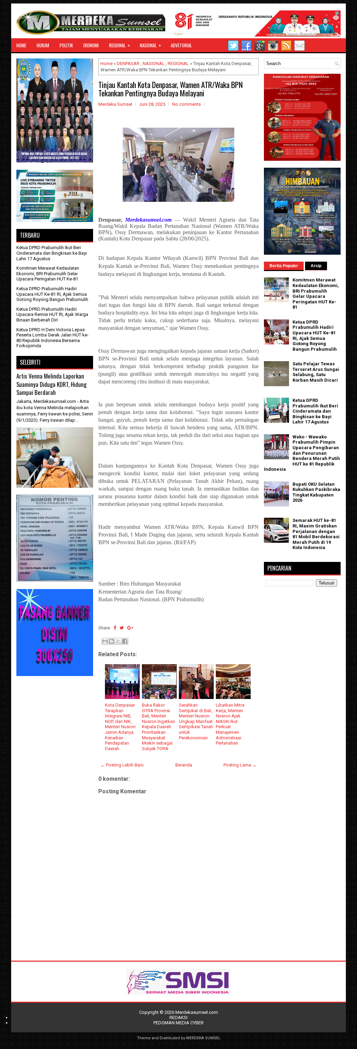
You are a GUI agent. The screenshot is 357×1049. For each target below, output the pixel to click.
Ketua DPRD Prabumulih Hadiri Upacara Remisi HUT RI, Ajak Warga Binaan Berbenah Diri (52, 315)
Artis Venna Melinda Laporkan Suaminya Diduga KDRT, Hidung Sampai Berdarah (51, 384)
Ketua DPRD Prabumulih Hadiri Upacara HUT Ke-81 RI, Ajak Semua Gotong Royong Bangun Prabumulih (52, 294)
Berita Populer (283, 265)
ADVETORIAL (181, 45)
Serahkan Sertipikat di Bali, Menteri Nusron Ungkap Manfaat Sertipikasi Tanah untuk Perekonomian (196, 721)
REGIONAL (119, 45)
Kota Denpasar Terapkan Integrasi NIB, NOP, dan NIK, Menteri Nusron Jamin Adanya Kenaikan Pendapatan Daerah (120, 726)
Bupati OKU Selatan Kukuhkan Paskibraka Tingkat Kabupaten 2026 (316, 492)
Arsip (316, 265)
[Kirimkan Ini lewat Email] (104, 641)
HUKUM (43, 45)
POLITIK (66, 45)
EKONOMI (91, 45)
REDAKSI (178, 1017)
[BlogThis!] (111, 641)
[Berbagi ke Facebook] (124, 641)
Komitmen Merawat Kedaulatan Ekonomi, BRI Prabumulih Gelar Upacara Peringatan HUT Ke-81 (47, 273)
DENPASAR (128, 63)
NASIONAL (150, 45)
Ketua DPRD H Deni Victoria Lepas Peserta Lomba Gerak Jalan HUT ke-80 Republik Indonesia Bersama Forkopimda (52, 338)
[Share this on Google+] (130, 627)
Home (106, 63)
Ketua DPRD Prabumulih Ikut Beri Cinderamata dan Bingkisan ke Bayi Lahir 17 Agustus (51, 253)
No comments (186, 104)
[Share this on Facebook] (115, 627)
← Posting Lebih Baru (122, 765)
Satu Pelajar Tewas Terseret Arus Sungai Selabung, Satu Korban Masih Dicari (316, 372)
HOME (21, 45)
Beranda (183, 765)
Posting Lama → (240, 765)
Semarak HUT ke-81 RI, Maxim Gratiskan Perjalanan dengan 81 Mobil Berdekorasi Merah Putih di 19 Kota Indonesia (316, 534)
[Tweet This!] (122, 627)
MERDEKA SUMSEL (203, 1038)
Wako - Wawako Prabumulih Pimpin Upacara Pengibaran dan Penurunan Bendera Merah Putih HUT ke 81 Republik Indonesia (302, 453)
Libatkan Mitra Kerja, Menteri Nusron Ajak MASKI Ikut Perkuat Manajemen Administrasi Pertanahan (230, 724)
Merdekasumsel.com (196, 1012)
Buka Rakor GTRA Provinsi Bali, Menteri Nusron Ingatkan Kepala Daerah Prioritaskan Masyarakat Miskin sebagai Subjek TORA (158, 726)
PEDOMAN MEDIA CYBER (178, 1022)
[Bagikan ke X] (118, 641)
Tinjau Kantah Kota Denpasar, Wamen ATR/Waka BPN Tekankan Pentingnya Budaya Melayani (170, 88)
